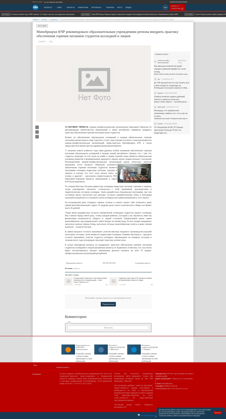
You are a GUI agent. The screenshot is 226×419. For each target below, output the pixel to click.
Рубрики (110, 7)
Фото (119, 7)
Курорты (70, 7)
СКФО (59, 7)
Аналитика (83, 7)
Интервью (96, 7)
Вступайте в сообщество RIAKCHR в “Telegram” (150, 347)
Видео (128, 7)
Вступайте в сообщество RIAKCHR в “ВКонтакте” (117, 347)
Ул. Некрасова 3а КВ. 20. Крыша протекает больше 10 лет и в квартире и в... (168, 130)
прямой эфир (176, 7)
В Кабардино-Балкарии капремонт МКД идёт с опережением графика (172, 88)
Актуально (42, 26)
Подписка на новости (62, 367)
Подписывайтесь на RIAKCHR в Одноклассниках (83, 347)
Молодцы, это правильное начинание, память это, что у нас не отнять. (171, 113)
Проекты (48, 7)
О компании (36, 374)
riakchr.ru (76, 268)
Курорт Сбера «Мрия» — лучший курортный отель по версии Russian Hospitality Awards (172, 102)
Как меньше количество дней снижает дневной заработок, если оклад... (170, 69)
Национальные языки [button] (179, 2)
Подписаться (108, 304)
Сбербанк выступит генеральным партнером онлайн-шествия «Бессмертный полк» (172, 119)
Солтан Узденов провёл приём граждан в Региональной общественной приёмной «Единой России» (139, 14)
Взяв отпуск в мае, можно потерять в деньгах (172, 74)
